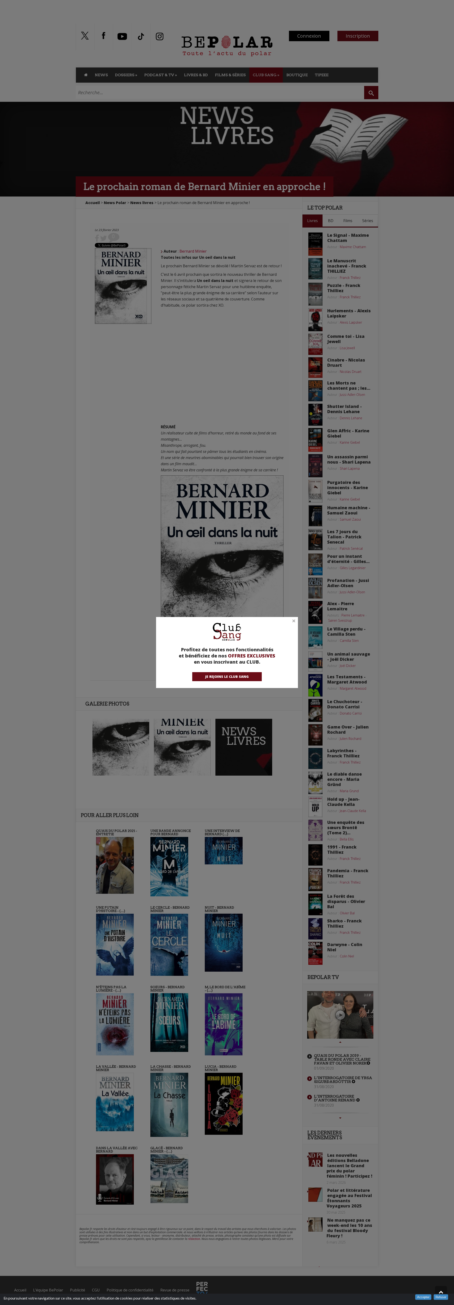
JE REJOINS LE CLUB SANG (227, 676)
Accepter (423, 1297)
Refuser (441, 1297)
